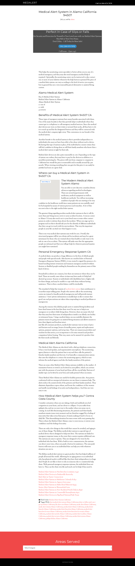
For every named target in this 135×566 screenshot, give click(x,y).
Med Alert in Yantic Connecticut (51, 477)
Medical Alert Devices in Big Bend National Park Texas (59, 495)
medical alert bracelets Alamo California (70, 509)
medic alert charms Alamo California (51, 507)
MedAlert (30, 2)
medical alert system (73, 289)
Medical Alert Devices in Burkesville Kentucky (56, 474)
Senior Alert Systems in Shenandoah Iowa (54, 487)
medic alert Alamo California (86, 504)
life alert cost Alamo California (65, 504)
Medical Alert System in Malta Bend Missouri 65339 (57, 485)
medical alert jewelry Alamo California (59, 514)
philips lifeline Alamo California (57, 519)
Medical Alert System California (60, 500)
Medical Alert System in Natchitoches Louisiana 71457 (59, 472)
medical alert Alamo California (74, 507)
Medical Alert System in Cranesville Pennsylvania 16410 (59, 492)
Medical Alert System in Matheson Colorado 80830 (58, 479)
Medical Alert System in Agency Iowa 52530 (55, 482)
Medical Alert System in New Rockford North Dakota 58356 (60, 490)
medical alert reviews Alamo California (59, 516)
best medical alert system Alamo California (64, 502)
